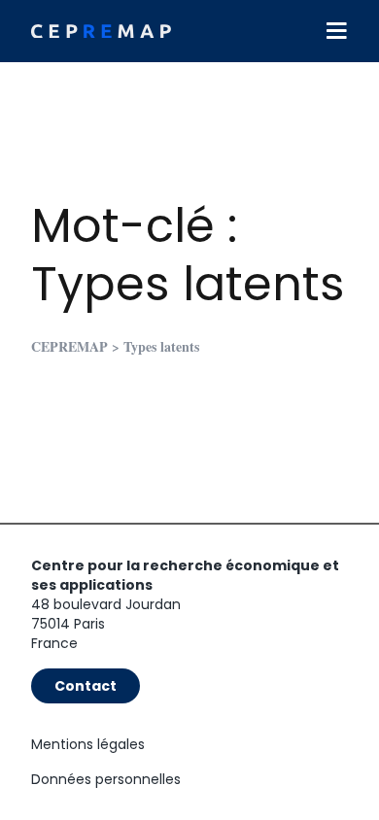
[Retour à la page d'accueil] (101, 31)
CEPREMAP (69, 346)
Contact (85, 686)
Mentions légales (88, 744)
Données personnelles (106, 779)
